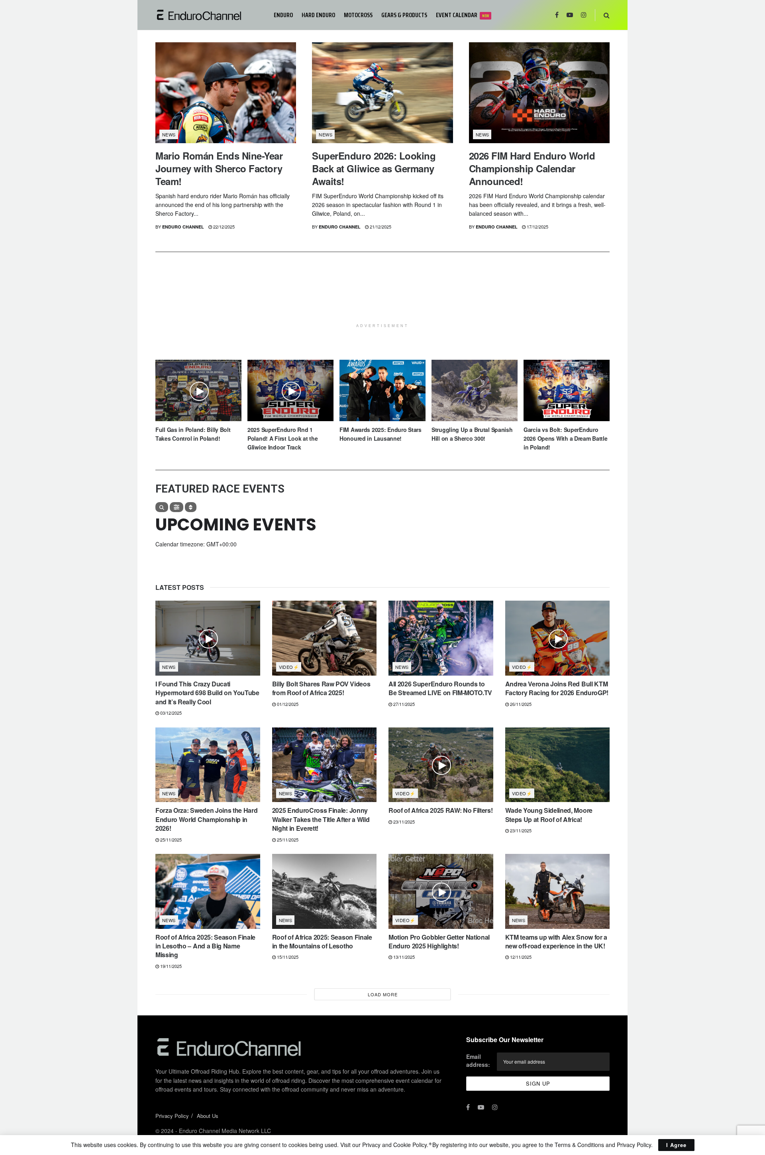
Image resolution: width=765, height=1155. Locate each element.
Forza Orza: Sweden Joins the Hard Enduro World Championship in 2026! (206, 819)
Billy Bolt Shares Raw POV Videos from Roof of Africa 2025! (321, 688)
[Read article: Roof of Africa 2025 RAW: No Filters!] (440, 764)
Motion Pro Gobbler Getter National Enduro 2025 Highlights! (439, 941)
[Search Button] (607, 15)
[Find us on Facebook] (557, 15)
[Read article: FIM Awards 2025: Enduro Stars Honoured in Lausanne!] (382, 390)
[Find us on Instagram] (583, 15)
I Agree (676, 1145)
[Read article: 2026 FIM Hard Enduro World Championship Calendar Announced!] (539, 92)
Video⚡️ (289, 667)
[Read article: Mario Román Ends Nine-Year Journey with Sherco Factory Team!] (225, 92)
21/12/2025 (380, 226)
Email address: (478, 1060)
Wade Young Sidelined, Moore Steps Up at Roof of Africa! (548, 815)
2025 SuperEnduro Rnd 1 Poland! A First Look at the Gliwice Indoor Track (282, 438)
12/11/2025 (520, 957)
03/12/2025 (170, 713)
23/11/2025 (403, 821)
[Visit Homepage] (209, 15)
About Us (207, 1116)
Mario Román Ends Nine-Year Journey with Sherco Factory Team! (219, 168)
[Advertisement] (382, 299)
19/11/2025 (170, 966)
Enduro (283, 15)
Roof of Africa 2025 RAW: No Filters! (440, 810)
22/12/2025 (223, 226)
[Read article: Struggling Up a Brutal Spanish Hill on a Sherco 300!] (475, 390)
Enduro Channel (183, 227)
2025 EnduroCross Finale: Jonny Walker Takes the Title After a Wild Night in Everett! (321, 819)
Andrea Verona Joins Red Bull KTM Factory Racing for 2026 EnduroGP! (556, 688)
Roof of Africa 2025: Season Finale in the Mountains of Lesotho (322, 941)
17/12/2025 (537, 226)
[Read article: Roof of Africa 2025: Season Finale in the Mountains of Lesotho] (324, 891)
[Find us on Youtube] (570, 15)
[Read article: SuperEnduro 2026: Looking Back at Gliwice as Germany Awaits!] (382, 92)
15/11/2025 (287, 957)
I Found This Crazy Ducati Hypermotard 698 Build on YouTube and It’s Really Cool (207, 692)
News (169, 134)
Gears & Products (404, 15)
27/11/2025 (403, 704)
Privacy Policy (172, 1116)
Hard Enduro (318, 15)
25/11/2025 (170, 839)
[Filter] (176, 507)
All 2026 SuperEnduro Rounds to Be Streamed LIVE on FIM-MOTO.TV (440, 688)
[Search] (161, 507)
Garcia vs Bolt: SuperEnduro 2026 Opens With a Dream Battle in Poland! (566, 438)
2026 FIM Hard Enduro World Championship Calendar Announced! (532, 168)
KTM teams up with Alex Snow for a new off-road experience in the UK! (556, 941)
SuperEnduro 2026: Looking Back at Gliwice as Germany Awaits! (373, 168)
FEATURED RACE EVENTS (219, 489)
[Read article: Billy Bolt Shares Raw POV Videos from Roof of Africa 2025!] (324, 638)
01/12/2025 (287, 704)
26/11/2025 (520, 704)
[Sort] (190, 507)
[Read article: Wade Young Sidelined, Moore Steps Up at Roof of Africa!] (557, 764)
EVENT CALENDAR (462, 15)
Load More (383, 994)
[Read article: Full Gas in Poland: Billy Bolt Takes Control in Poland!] (198, 390)
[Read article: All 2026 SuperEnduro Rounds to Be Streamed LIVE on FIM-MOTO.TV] (440, 638)
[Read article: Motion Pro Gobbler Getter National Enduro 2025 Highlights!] (440, 891)
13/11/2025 (403, 957)
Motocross (358, 15)
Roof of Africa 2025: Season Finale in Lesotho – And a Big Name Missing (205, 946)
